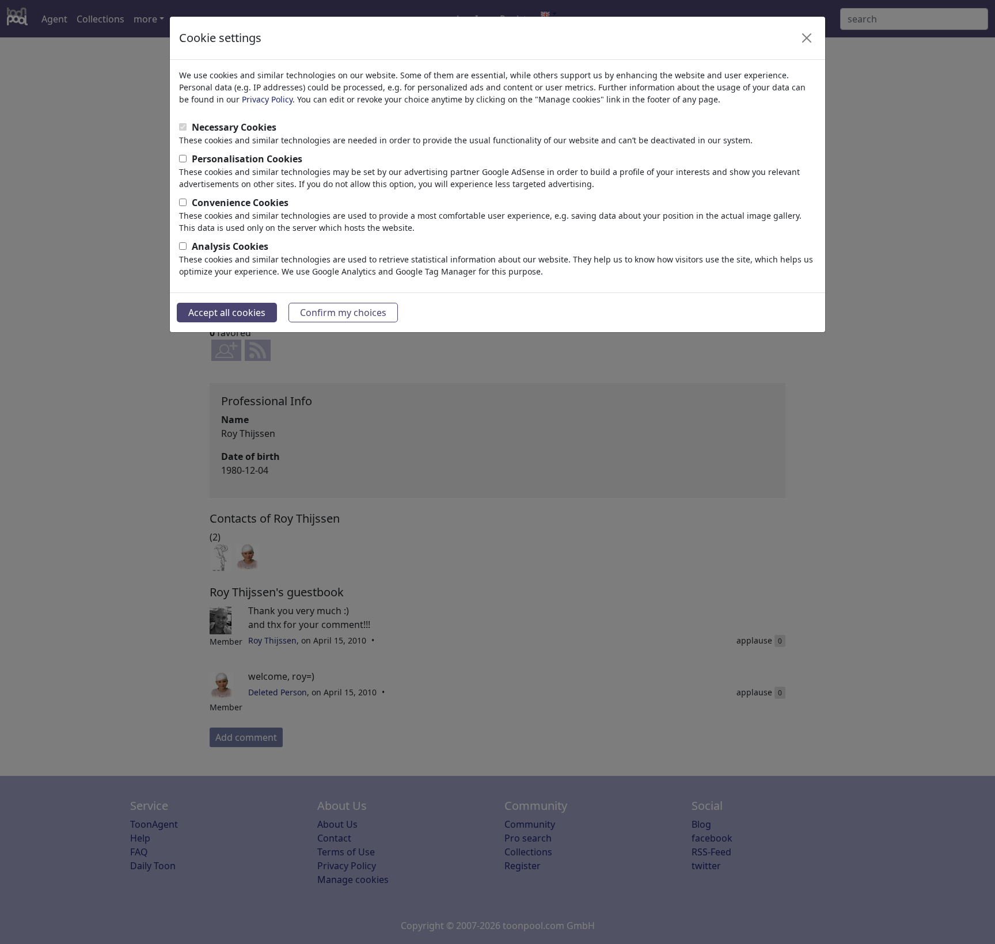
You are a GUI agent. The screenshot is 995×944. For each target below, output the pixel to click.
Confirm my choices (343, 312)
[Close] (806, 38)
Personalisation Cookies (247, 159)
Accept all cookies (226, 312)
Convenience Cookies (240, 202)
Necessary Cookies (234, 127)
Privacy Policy (267, 99)
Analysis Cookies (230, 246)
